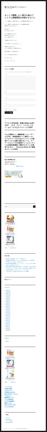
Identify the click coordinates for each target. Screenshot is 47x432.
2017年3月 (8, 325)
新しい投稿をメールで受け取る (11, 110)
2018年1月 (8, 309)
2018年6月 (8, 301)
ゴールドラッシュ (9, 390)
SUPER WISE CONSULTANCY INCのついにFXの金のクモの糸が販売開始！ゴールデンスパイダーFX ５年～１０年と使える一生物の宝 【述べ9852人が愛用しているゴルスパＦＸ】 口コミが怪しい (20, 268)
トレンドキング (8, 386)
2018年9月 (8, 296)
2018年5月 (8, 303)
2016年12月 (8, 330)
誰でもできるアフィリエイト (15, 7)
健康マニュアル (8, 403)
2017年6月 (8, 320)
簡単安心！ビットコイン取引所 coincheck (14, 171)
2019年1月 (8, 290)
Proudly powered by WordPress (21, 428)
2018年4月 (8, 304)
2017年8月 (8, 317)
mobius (7, 60)
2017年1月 (8, 328)
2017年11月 (8, 312)
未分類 (7, 341)
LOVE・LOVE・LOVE (10, 404)
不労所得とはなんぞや (10, 392)
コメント (6, 74)
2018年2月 (8, 307)
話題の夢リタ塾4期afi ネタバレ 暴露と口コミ (16, 258)
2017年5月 (8, 322)
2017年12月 (8, 311)
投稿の (8, 419)
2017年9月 (8, 315)
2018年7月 (8, 299)
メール (6, 97)
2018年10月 (8, 295)
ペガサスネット (8, 395)
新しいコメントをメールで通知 (11, 109)
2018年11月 (8, 293)
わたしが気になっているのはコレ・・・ (13, 43)
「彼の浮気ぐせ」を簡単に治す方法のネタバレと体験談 (17, 271)
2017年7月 (8, 319)
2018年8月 (8, 298)
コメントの (9, 420)
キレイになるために (9, 406)
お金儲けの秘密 (8, 388)
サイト (6, 103)
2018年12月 (8, 291)
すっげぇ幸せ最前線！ (10, 401)
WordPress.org (9, 422)
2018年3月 (8, 306)
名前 (6, 91)
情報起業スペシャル (9, 397)
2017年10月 (8, 314)
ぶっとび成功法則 (9, 399)
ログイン (7, 417)
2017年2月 (8, 327)
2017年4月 (8, 323)
